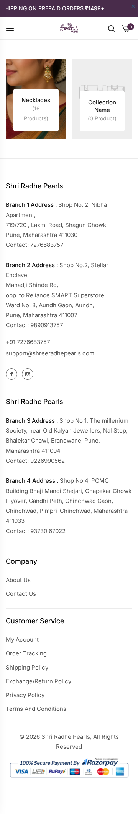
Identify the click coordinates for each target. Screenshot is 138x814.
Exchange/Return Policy (38, 681)
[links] (36, 99)
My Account (22, 639)
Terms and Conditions (36, 708)
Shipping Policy (27, 667)
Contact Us (21, 593)
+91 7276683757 (28, 341)
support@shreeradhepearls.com (50, 353)
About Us (18, 580)
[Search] (111, 28)
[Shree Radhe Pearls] (69, 28)
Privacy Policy (25, 695)
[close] (133, 7)
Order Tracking (26, 653)
